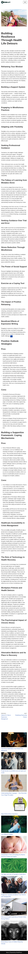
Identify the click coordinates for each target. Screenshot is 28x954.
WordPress (19, 952)
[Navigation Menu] (25, 2)
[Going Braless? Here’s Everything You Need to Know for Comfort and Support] (14, 845)
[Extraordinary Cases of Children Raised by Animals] (14, 931)
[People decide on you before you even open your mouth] (14, 761)
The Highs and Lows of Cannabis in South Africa (13, 874)
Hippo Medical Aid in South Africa (9, 814)
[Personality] (5, 2)
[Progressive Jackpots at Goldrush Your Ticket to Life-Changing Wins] (14, 885)
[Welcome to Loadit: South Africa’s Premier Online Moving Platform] (14, 907)
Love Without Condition (7, 834)
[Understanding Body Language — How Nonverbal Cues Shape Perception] (14, 783)
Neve (7, 952)
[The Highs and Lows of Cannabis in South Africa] (14, 865)
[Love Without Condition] (14, 824)
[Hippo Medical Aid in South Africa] (14, 805)
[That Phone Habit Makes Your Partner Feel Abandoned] (14, 740)
